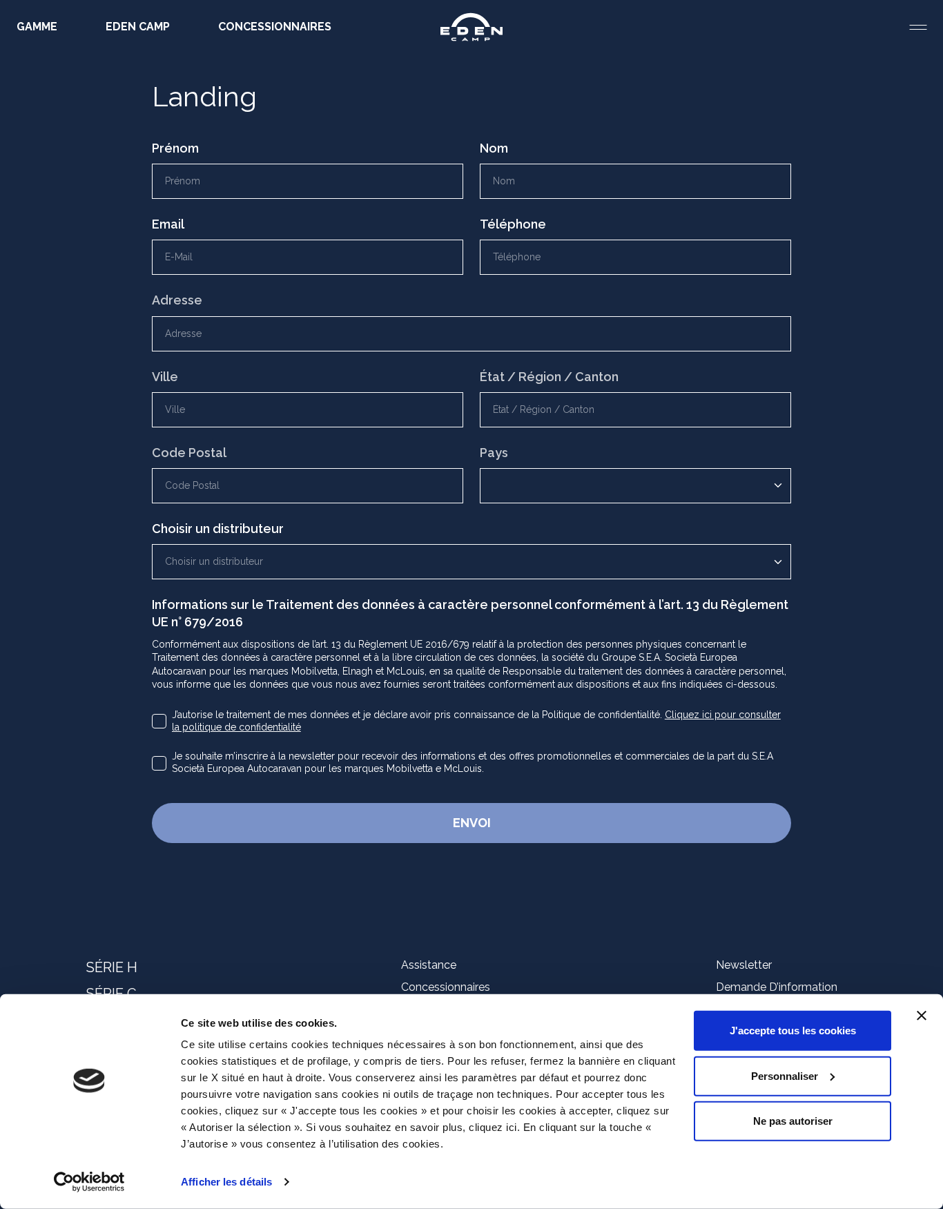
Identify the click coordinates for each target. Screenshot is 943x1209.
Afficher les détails (226, 1182)
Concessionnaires (445, 987)
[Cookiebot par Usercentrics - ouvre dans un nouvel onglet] (89, 1182)
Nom (494, 148)
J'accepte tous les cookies (793, 1030)
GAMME (37, 26)
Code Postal (189, 452)
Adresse (177, 300)
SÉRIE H (111, 967)
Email (168, 224)
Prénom (175, 148)
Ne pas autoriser (793, 1121)
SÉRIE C (111, 993)
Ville (165, 376)
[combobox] (471, 561)
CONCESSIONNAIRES (274, 26)
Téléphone (513, 224)
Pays (494, 452)
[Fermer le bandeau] (921, 1016)
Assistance (428, 964)
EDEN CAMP (138, 26)
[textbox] (467, 561)
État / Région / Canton (549, 376)
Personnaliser (784, 1075)
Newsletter (744, 964)
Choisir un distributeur (218, 528)
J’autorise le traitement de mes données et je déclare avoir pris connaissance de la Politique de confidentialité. (476, 721)
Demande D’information (776, 987)
